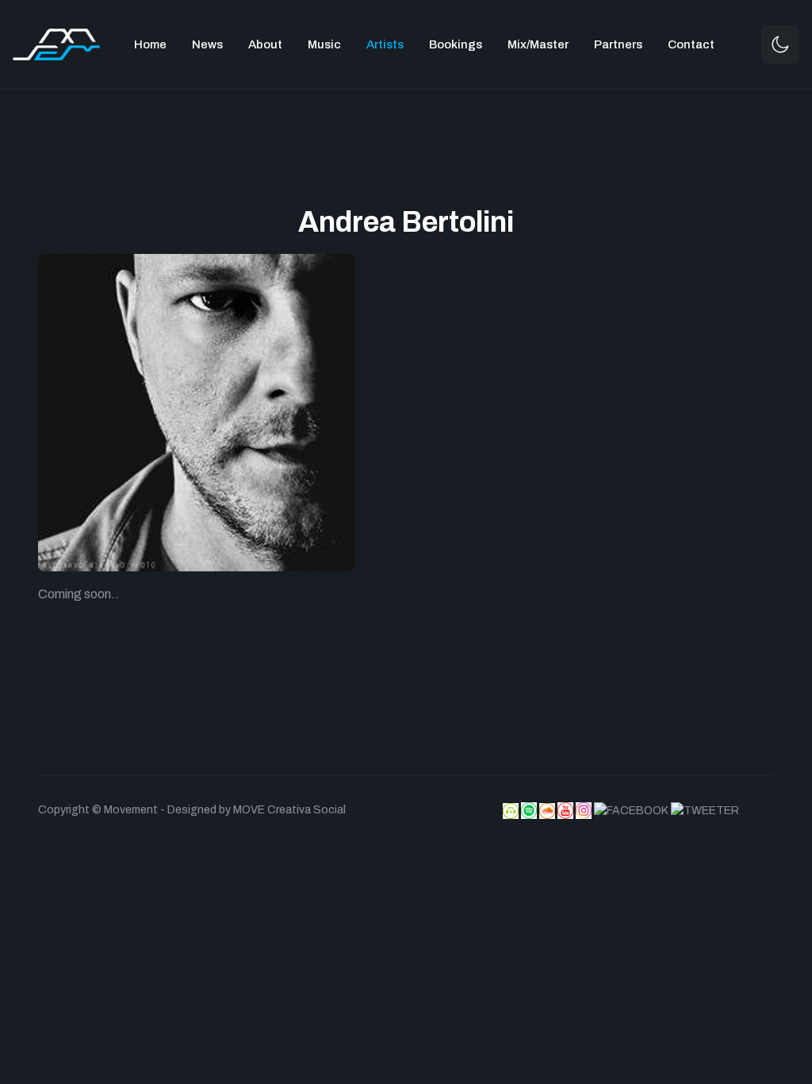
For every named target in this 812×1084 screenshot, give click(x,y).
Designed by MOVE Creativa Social (256, 810)
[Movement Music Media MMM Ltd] (56, 43)
